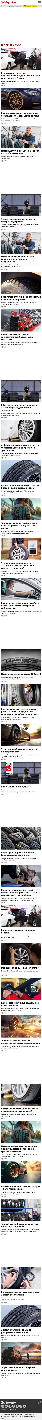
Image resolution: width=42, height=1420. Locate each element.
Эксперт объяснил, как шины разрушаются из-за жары (16, 1331)
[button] (40, 1415)
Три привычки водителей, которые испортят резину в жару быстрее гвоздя (19, 525)
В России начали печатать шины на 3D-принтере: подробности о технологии (19, 408)
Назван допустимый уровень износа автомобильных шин (20, 152)
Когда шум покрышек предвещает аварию (19, 931)
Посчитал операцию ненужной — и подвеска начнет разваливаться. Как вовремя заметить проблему (20, 892)
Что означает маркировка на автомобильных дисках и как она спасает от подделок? (18, 565)
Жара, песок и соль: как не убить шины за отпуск (18, 1368)
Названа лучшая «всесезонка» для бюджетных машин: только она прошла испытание (19, 1149)
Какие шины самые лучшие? (16, 786)
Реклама (13, 1410)
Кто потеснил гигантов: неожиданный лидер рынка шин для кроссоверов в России (20, 76)
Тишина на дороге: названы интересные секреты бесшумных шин (20, 1041)
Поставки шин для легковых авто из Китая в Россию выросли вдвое (20, 486)
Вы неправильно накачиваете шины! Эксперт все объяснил (20, 1293)
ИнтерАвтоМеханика (13, 6)
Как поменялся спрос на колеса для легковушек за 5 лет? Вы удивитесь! (20, 114)
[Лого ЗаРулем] (8, 2)
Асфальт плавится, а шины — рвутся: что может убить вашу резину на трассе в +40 (20, 448)
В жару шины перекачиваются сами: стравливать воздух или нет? (20, 1110)
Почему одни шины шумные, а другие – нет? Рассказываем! (20, 1187)
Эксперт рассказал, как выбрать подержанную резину (18, 220)
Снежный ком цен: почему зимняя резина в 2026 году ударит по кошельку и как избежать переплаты (20, 711)
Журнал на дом (30, 6)
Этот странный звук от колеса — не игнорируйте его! (19, 750)
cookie (16, 1416)
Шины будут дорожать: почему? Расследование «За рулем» (18, 853)
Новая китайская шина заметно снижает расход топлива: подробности (17, 259)
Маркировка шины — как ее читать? (20, 967)
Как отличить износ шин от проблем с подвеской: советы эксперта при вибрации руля (21, 606)
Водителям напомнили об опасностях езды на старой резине (21, 298)
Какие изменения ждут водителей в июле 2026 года (20, 1004)
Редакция (4, 1410)
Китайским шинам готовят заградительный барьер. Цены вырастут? (17, 337)
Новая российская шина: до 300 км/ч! (21, 673)
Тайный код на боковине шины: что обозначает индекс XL (19, 1225)
